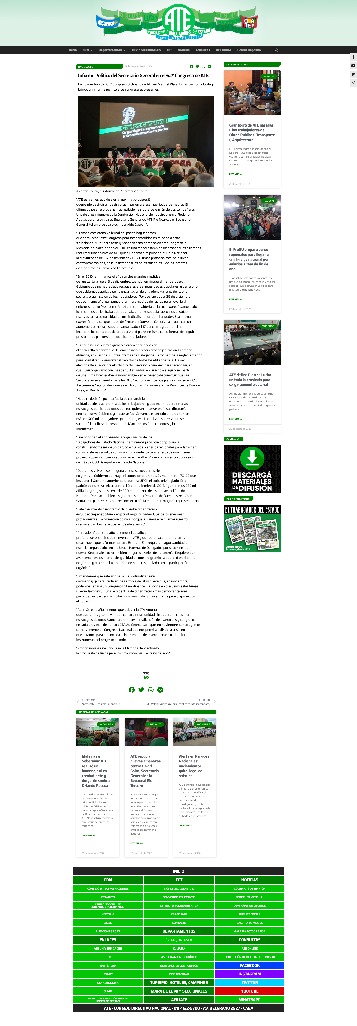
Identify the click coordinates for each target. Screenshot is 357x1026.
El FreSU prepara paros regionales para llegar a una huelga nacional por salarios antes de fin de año (249, 259)
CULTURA (179, 948)
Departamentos (110, 49)
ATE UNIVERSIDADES (108, 948)
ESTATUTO (108, 897)
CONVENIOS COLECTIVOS (179, 897)
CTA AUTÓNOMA (107, 982)
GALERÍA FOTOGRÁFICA (249, 931)
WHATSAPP (249, 999)
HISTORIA (108, 914)
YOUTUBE (249, 991)
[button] (276, 50)
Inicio (73, 49)
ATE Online (223, 49)
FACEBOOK (250, 965)
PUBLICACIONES (249, 914)
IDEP (108, 957)
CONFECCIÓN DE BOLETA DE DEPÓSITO (250, 957)
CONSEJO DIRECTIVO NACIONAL (107, 888)
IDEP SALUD (108, 965)
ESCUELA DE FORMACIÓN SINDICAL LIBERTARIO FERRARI (107, 999)
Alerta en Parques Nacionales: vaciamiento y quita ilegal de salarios (194, 766)
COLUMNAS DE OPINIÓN (249, 888)
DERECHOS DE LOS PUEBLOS (179, 965)
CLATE (108, 991)
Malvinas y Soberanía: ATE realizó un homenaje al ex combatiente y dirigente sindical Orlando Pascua (96, 771)
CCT (169, 49)
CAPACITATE (179, 914)
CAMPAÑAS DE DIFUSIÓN (249, 905)
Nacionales (85, 66)
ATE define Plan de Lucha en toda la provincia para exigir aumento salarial (250, 380)
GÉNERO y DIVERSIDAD (179, 940)
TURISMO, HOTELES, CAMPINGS (179, 982)
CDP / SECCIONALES (146, 49)
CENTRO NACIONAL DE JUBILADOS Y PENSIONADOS (107, 905)
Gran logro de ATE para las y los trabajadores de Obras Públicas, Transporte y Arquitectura (252, 132)
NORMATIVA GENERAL (179, 888)
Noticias (184, 49)
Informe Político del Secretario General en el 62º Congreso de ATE (143, 75)
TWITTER (250, 982)
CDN (86, 49)
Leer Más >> (88, 835)
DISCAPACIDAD (179, 974)
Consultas (203, 49)
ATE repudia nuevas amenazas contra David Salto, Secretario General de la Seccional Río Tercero (145, 771)
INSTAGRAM (250, 974)
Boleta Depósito (249, 49)
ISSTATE (107, 974)
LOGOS (107, 923)
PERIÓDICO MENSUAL (250, 897)
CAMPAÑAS (232, 439)
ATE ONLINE (250, 948)
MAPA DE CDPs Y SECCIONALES (179, 991)
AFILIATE (179, 999)
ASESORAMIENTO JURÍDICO (179, 957)
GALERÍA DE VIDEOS (249, 923)
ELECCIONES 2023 (108, 931)
